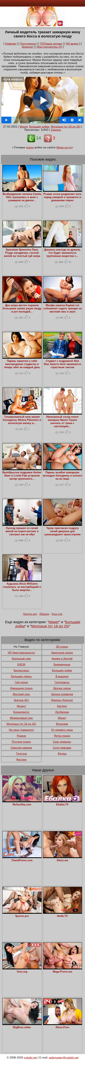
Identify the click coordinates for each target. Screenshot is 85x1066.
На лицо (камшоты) (21, 729)
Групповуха (62, 682)
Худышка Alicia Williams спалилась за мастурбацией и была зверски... (22, 587)
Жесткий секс (21, 694)
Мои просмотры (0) (49, 46)
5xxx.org (57, 613)
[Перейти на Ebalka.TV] (62, 800)
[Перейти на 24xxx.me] (62, 856)
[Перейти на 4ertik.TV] (62, 912)
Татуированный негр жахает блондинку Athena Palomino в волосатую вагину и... (22, 420)
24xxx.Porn (62, 1027)
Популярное (28, 43)
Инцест (21, 706)
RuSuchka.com (22, 804)
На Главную (21, 646)
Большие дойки (39, 126)
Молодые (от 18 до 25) (65, 126)
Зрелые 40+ (21, 700)
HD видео (72, 43)
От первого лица (62, 729)
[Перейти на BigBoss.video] (22, 1023)
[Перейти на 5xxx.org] (22, 967)
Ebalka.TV (62, 804)
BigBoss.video (22, 1027)
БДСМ (21, 664)
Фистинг (21, 759)
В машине (62, 676)
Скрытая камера (21, 747)
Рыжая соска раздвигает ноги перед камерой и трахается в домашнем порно (62, 197)
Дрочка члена (62, 688)
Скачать (56, 129)
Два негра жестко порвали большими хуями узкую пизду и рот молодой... (22, 308)
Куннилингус (21, 712)
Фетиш (62, 753)
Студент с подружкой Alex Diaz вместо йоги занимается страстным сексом (62, 364)
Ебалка (44, 613)
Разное (21, 735)
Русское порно (21, 741)
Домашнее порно (21, 688)
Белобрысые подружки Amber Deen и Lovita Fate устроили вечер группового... (22, 475)
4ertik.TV (62, 916)
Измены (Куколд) (62, 700)
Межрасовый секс (21, 717)
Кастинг (62, 706)
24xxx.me (62, 860)
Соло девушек (62, 747)
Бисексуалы (21, 670)
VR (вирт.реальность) (21, 652)
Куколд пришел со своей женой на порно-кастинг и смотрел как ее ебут (22, 531)
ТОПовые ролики (51, 43)
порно (30, 147)
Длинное (27, 46)
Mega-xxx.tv (64, 147)
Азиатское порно (62, 652)
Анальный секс (21, 658)
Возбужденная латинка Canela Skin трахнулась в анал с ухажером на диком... (22, 197)
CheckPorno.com (22, 860)
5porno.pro (30, 613)
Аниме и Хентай (62, 658)
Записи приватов (62, 694)
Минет (24, 126)
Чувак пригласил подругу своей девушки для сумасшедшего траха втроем (62, 531)
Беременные (62, 664)
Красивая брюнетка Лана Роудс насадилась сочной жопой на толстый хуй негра (22, 252)
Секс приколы (62, 741)
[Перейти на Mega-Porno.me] (62, 967)
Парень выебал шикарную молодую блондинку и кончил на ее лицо (62, 475)
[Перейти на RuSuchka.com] (22, 800)
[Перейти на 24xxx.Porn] (62, 1023)
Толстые (21, 753)
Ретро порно (62, 735)
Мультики (62, 723)
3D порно (62, 646)
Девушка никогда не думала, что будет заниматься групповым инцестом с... (62, 252)
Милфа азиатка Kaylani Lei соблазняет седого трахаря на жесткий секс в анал (62, 308)
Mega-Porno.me (62, 971)
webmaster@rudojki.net (63, 1057)
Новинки (10, 43)
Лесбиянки (62, 712)
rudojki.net (30, 1057)
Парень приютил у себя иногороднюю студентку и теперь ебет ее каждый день (22, 364)
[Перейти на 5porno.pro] (22, 912)
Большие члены (21, 676)
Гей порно (21, 682)
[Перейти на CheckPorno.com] (22, 856)
